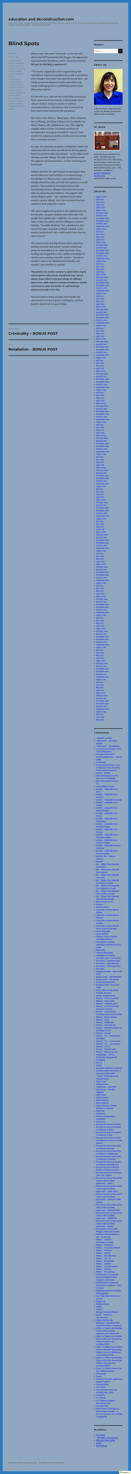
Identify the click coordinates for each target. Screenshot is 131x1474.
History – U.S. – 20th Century (108, 1041)
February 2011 (101, 696)
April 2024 (100, 272)
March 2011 (100, 693)
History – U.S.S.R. (103, 1047)
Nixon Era (100, 1111)
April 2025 (100, 240)
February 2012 (102, 663)
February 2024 (102, 277)
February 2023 (102, 309)
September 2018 (102, 452)
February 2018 (102, 470)
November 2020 (102, 382)
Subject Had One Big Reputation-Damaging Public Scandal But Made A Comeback (108, 1323)
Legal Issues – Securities (106, 1087)
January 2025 (101, 248)
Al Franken (100, 1435)
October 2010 (101, 706)
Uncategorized (102, 1406)
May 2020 (100, 398)
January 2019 (101, 441)
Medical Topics (102, 1097)
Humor (99, 1065)
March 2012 (101, 661)
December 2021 (102, 347)
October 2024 (101, 256)
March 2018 (101, 468)
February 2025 (102, 245)
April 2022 (100, 336)
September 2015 (102, 548)
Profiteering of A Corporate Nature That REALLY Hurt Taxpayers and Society (15, 87)
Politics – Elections (104, 1250)
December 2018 (102, 444)
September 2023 (102, 291)
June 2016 (100, 524)
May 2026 (100, 205)
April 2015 (100, 562)
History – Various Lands (106, 1049)
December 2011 (102, 669)
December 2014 (102, 572)
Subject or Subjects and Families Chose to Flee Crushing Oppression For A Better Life (109, 1331)
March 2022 (101, 339)
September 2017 (102, 484)
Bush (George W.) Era (105, 902)
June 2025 (100, 234)
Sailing (99, 1307)
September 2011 (102, 677)
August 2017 (101, 486)
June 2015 (100, 556)
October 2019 (101, 417)
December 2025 (102, 218)
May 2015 (100, 559)
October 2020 (101, 385)
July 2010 (99, 714)
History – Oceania (103, 1033)
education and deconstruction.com (41, 19)
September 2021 (102, 355)
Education (100, 969)
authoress (12, 53)
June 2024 (100, 267)
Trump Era (100, 1395)
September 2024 (102, 258)
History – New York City (106, 1025)
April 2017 (100, 497)
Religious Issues (102, 1304)
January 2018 (101, 473)
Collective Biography (104, 953)
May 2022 (100, 334)
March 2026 (101, 210)
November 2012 (102, 639)
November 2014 (102, 575)
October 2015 (101, 545)
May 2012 (100, 655)
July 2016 (99, 521)
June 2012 (100, 653)
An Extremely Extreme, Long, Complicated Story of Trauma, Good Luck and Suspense (108, 767)
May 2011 (99, 688)
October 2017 (101, 481)
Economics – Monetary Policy (108, 966)
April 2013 (100, 626)
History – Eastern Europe (106, 1017)
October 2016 (101, 513)
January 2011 (101, 698)
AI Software (101, 762)
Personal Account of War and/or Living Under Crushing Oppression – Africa (109, 1180)
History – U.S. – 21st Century (108, 1044)
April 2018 (100, 465)
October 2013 (101, 610)
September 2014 (102, 580)
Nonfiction (18, 74)
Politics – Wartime (103, 1269)
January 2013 (101, 634)
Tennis (99, 1376)
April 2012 (100, 658)
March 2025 (101, 242)
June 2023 (100, 299)
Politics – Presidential (105, 1261)
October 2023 (101, 288)
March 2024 (101, 275)
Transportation (102, 1384)
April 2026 (100, 208)
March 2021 (101, 371)
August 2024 (101, 261)
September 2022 (102, 323)
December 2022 (102, 315)
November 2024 (102, 253)
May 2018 (100, 462)
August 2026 (101, 197)
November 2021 (102, 350)
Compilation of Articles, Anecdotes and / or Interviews (16, 63)
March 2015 (101, 564)
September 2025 (102, 226)
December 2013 (102, 604)
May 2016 (100, 527)
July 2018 (99, 457)
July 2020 (100, 393)
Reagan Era (100, 1301)
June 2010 (100, 717)
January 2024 (101, 280)
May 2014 (100, 591)
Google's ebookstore (102, 173)
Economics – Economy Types (108, 961)
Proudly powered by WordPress (51, 1463)
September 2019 (102, 419)
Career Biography (103, 931)
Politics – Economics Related (108, 1248)
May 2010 (100, 720)
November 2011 (102, 671)
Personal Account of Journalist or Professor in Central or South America (109, 1140)
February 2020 (102, 406)
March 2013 (101, 629)
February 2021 (102, 374)
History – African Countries (107, 998)
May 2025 (100, 237)
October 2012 (101, 642)
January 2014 (101, 602)
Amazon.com (99, 176)
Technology (101, 1374)
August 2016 (101, 519)
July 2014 (99, 586)
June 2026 (100, 202)
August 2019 (101, 422)
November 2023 (102, 285)
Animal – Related (103, 773)
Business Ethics (102, 907)
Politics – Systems (103, 1264)
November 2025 (102, 221)
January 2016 (101, 537)
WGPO (98, 1443)
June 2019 (100, 427)
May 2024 (100, 269)
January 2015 (101, 570)
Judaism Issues (102, 1084)
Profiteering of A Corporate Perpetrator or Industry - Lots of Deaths (16, 98)
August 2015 (101, 551)
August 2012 (101, 647)
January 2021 (101, 376)
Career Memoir (102, 934)
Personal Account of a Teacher (108, 1124)
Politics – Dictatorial (104, 1245)
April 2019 (100, 433)
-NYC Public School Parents (107, 1438)
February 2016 (102, 535)
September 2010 (102, 709)
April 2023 (100, 304)
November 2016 (102, 511)
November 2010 (102, 704)
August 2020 (101, 390)
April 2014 (100, 594)
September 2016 (102, 516)
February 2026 (102, 213)
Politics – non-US (103, 1258)
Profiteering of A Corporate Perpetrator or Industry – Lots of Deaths (108, 1285)
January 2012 (101, 666)
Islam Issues (101, 1081)
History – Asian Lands (105, 1001)
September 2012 (102, 645)
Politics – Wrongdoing (105, 1272)
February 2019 (102, 438)
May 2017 (100, 494)
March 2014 (101, 596)
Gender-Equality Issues (105, 996)
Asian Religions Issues (105, 786)
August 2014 (101, 583)
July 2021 (99, 360)
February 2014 (102, 599)
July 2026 (100, 199)
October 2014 (101, 578)
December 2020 (102, 379)
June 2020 (100, 395)
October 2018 (101, 449)
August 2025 (101, 229)
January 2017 (101, 505)
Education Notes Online (105, 1440)
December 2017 (102, 476)
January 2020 (101, 409)
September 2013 (102, 612)
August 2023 (101, 293)
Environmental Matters (105, 982)
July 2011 (99, 682)
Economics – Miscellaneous (107, 963)
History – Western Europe (106, 1052)
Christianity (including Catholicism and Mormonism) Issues (108, 944)
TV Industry (101, 1398)
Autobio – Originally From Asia (108, 800)
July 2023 (99, 296)
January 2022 (101, 344)
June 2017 (100, 492)
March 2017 (101, 500)
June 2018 (100, 460)
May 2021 (100, 366)
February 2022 (102, 342)
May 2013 (100, 623)
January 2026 (101, 216)
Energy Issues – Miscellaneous (108, 977)
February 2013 (101, 631)
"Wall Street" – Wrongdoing (107, 746)
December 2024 (102, 250)
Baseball (99, 861)
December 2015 (102, 540)
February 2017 (102, 503)
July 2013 (99, 618)
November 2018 (102, 446)
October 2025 (101, 224)
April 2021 (100, 368)
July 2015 (99, 553)
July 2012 (99, 650)
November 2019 (102, 414)
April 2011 (100, 690)
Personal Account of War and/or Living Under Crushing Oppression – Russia (109, 1223)
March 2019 (101, 435)
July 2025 (100, 232)
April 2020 (100, 401)
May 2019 (100, 430)
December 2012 (102, 637)
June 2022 (100, 331)
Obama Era (100, 1122)
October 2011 (101, 674)
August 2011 (101, 680)
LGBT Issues (101, 1095)
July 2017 (99, 489)
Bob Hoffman (101, 1446)
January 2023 (101, 312)
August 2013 (101, 615)
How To (99, 1063)
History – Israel (102, 1020)
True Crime (100, 1387)
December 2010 (102, 701)
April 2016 (100, 529)
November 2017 (102, 478)
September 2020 (102, 387)
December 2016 (102, 508)
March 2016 (101, 532)
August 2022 (101, 326)
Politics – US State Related (106, 1266)
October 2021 (101, 352)
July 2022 (100, 328)
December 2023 (102, 283)
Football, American (104, 993)
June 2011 (100, 685)
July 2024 (100, 264)
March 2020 (101, 403)
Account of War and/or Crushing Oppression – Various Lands (109, 757)
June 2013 (100, 621)
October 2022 (101, 320)
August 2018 (101, 454)
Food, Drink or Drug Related (107, 990)
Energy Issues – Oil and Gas (107, 979)
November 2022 (102, 317)
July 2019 (99, 425)
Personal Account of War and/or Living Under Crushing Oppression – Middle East (109, 1215)
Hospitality (100, 1060)
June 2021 (100, 363)
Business (99, 904)
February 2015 (102, 567)
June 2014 (100, 588)
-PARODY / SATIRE (104, 738)
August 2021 (101, 358)
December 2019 (102, 411)
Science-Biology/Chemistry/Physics (16, 106)
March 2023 (101, 307)
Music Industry (102, 1103)
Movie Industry (102, 1100)
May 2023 (100, 301)
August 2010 (101, 712)
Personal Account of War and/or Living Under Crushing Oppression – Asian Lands (109, 1189)
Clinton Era (100, 950)
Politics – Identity (103, 1253)
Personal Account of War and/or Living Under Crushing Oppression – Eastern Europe (109, 1207)
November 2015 (102, 543)
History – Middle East (105, 1022)
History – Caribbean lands (106, 1004)
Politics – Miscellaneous (106, 1256)
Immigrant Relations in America (109, 1068)
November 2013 (102, 607)
